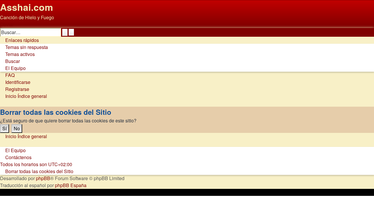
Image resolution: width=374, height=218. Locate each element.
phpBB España (70, 185)
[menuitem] (24, 47)
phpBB (43, 178)
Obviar (7, 24)
